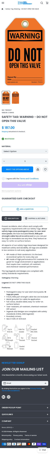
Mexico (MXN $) (7, 427)
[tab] (35, 218)
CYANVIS (11, 113)
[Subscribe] (45, 383)
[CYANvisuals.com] (25, 3)
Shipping (5, 132)
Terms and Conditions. (29, 178)
